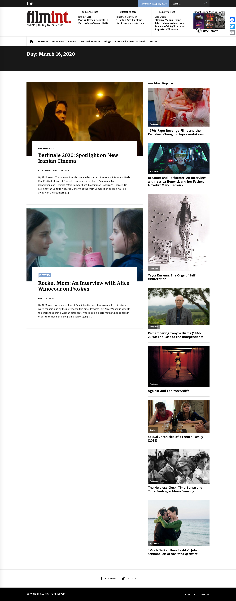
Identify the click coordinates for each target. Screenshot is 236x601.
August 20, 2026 (128, 12)
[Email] (232, 32)
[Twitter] (232, 26)
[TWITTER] (31, 3)
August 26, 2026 (90, 12)
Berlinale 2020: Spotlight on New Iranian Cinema (78, 158)
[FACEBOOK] (27, 3)
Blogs (107, 41)
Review (72, 41)
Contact (154, 41)
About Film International (130, 41)
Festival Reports (90, 41)
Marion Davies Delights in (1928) (93, 22)
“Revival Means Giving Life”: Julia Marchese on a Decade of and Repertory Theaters (169, 25)
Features (43, 41)
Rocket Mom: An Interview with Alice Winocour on (83, 286)
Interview (58, 41)
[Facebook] (232, 20)
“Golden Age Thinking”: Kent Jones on (130, 22)
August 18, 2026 (167, 12)
